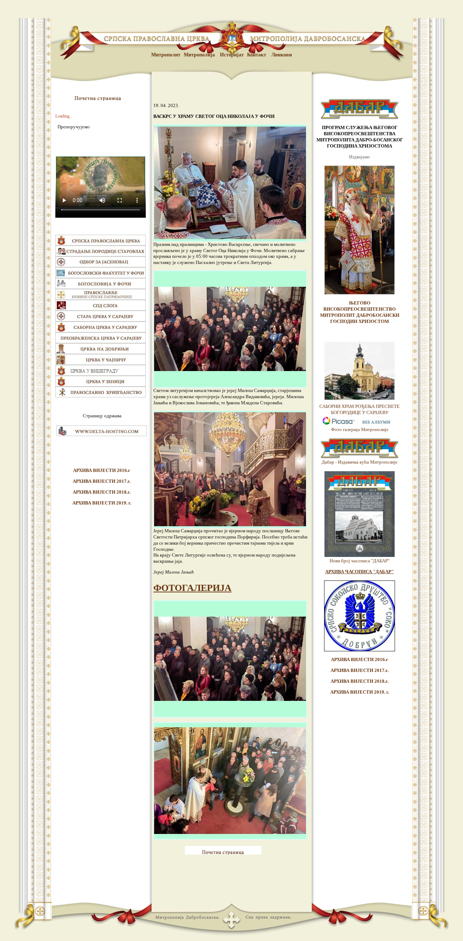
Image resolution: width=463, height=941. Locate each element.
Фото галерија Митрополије (359, 429)
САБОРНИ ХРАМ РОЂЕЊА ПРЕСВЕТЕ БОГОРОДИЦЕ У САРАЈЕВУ (359, 409)
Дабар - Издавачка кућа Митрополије (360, 462)
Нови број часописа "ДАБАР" (360, 560)
